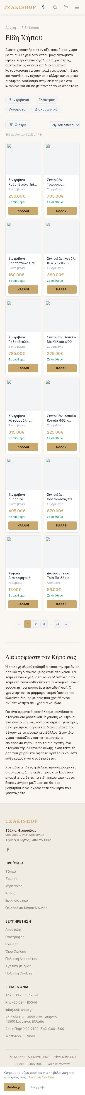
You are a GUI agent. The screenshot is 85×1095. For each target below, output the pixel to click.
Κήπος (10, 893)
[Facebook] (7, 849)
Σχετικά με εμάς (18, 966)
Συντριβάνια (19, 100)
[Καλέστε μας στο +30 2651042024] (44, 7)
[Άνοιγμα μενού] (76, 7)
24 (57, 624)
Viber (31, 1036)
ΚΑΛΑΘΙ (23, 210)
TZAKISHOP (20, 7)
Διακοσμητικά (46, 109)
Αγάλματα (17, 109)
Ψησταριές (13, 886)
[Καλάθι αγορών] (65, 7)
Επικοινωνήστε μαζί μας (24, 783)
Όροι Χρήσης (15, 951)
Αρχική (10, 28)
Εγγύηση (11, 944)
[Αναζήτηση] (55, 7)
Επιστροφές (14, 937)
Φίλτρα (21, 125)
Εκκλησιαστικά (16, 900)
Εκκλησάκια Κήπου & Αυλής (26, 908)
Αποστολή (13, 929)
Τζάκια (10, 871)
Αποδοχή (14, 1087)
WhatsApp (13, 1036)
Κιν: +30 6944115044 (21, 1002)
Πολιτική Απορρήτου (21, 959)
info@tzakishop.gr (19, 1010)
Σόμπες (11, 879)
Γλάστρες (47, 100)
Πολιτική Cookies (18, 973)
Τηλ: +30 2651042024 (21, 995)
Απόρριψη (38, 1087)
